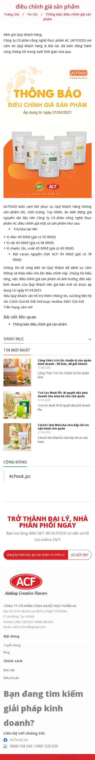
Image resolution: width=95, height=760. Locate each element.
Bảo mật (9, 670)
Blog (6, 652)
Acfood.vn (19, 739)
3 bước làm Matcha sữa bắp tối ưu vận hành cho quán (63, 427)
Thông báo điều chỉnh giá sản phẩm (40, 324)
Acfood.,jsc (20, 476)
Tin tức (32, 14)
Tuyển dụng (12, 645)
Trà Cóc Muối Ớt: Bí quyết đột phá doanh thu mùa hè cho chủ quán (63, 394)
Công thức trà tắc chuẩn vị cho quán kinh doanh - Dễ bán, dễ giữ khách (64, 362)
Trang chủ (11, 14)
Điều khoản (11, 678)
